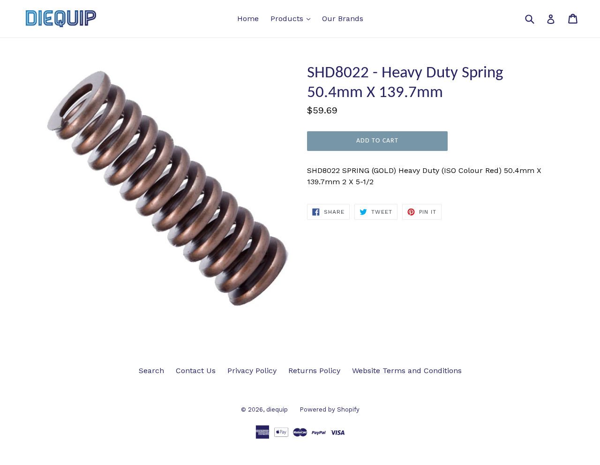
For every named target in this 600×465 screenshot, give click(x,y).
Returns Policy (314, 370)
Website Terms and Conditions (407, 370)
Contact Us (196, 370)
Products (292, 18)
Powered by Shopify (330, 409)
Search (151, 370)
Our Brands (342, 18)
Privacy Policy (252, 370)
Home (248, 18)
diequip (277, 409)
